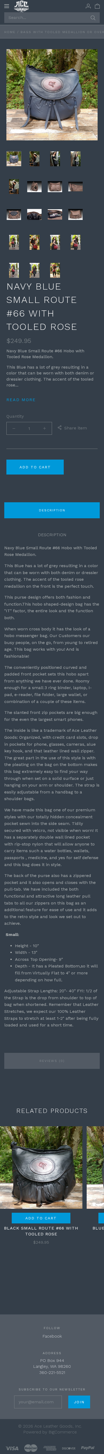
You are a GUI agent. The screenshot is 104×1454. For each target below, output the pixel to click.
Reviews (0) (52, 1061)
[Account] (88, 6)
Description (52, 510)
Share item (75, 427)
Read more (21, 399)
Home (9, 32)
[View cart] (97, 6)
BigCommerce (63, 1432)
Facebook (52, 1336)
